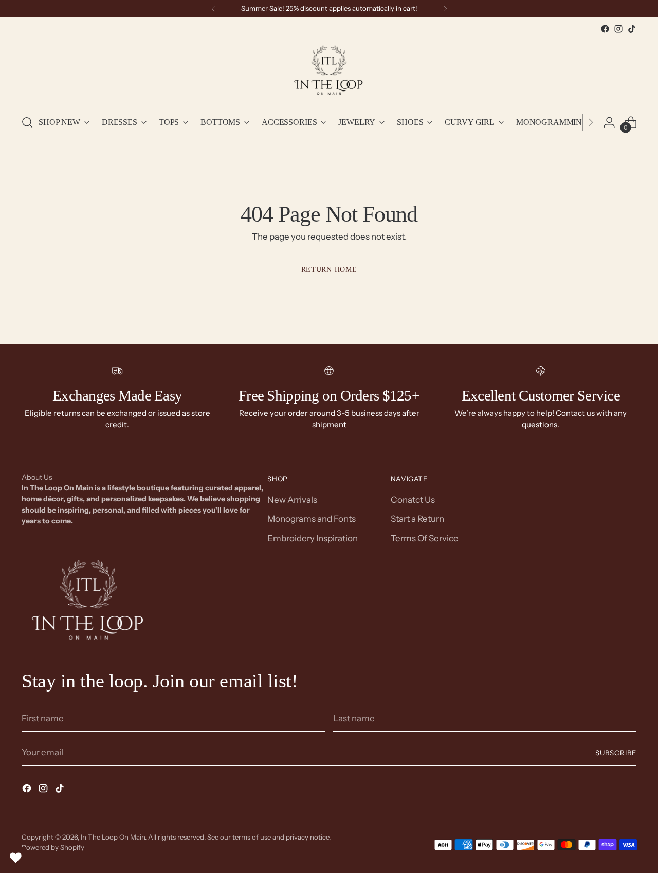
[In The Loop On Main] (329, 70)
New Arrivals (292, 500)
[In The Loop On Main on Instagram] (618, 28)
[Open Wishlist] (15, 857)
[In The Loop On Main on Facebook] (605, 28)
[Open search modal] (27, 122)
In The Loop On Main (113, 837)
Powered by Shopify (53, 847)
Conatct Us (413, 500)
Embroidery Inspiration (312, 538)
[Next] (445, 8)
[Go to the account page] (609, 122)
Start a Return (417, 519)
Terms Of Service (425, 538)
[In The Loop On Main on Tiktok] (631, 28)
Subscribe (615, 753)
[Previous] (213, 8)
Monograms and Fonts (311, 519)
